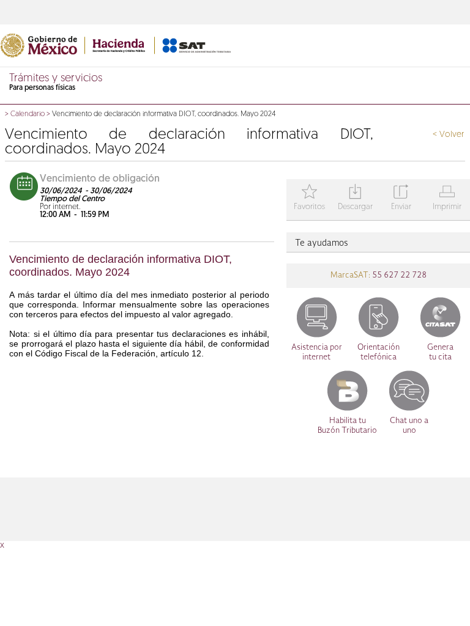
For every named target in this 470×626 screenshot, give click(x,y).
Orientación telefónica (378, 352)
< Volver (448, 134)
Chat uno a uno (409, 426)
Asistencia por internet (316, 352)
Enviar (401, 198)
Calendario (27, 114)
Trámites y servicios (55, 78)
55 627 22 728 (398, 275)
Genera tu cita (440, 352)
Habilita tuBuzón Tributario (347, 426)
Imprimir (447, 198)
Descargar (355, 198)
